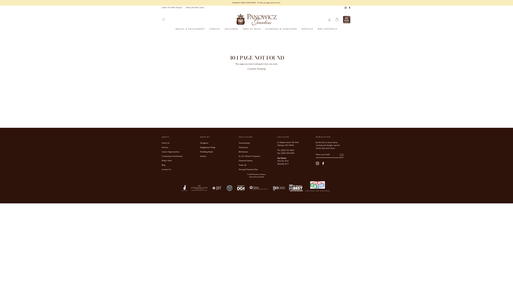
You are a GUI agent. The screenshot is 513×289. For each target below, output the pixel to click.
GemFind (261, 177)
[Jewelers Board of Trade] (217, 189)
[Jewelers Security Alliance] (229, 189)
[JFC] (317, 185)
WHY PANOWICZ (327, 29)
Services (165, 147)
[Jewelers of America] (184, 189)
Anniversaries (244, 143)
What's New (167, 161)
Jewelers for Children (317, 191)
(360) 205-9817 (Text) (195, 8)
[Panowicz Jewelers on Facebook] (323, 163)
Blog (163, 165)
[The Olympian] (296, 189)
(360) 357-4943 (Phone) (172, 8)
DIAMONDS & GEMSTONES (281, 29)
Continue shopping (256, 69)
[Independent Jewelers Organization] (279, 189)
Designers (231, 29)
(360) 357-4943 (287, 150)
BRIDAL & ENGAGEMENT (190, 29)
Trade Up (242, 165)
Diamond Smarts (246, 161)
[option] (256, 2)
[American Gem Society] (199, 189)
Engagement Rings (207, 147)
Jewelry (203, 156)
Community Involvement (172, 156)
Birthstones (243, 152)
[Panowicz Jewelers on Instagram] (317, 163)
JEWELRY (214, 29)
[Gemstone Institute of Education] (258, 189)
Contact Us (166, 169)
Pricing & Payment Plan (248, 169)
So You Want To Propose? (249, 156)
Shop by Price (252, 29)
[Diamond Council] (240, 189)
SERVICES (307, 29)
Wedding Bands (206, 152)
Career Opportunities (170, 152)
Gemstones (243, 147)
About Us (166, 143)
